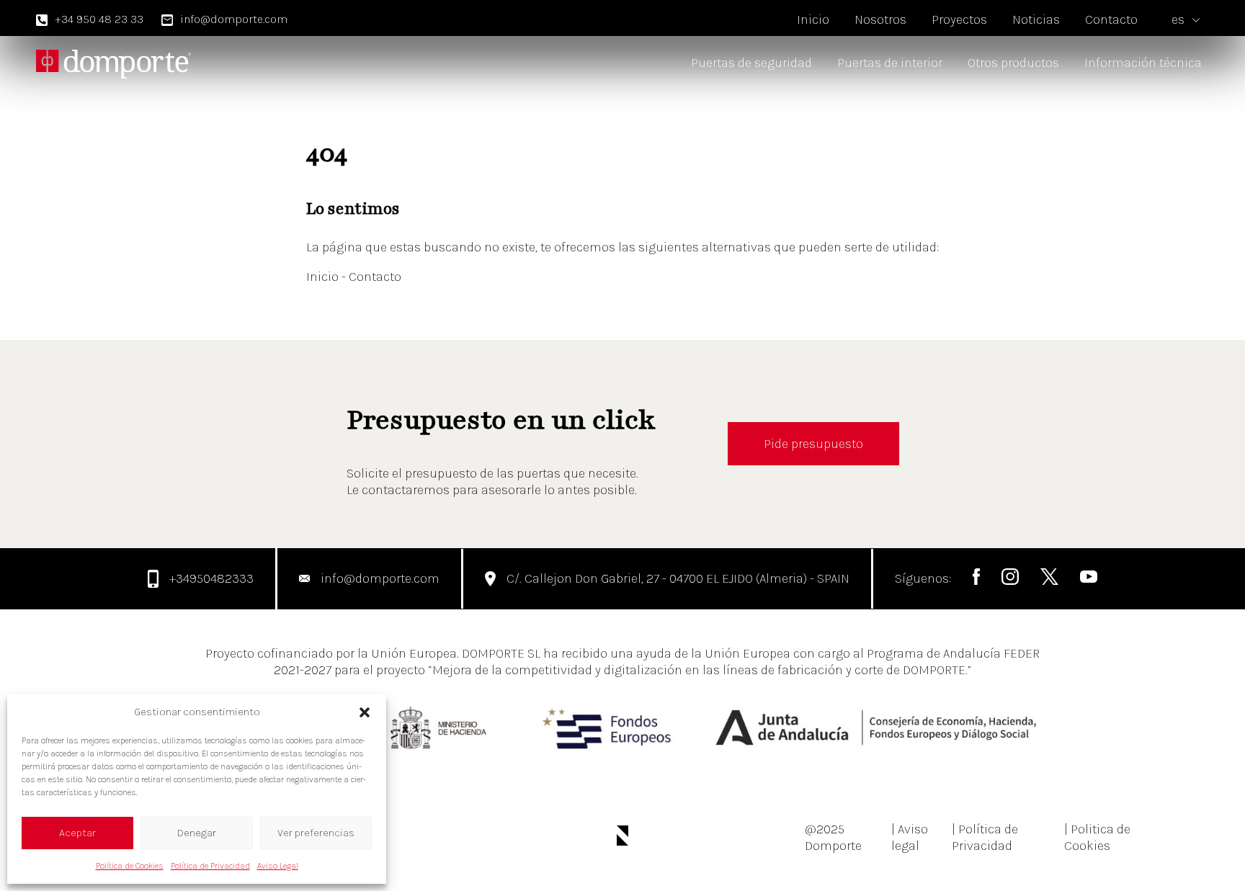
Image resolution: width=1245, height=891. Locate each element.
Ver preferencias (315, 832)
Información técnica (1143, 63)
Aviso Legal (277, 866)
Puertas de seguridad (751, 63)
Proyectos (959, 19)
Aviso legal (909, 837)
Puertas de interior (889, 63)
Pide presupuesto (813, 444)
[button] (364, 712)
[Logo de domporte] (113, 63)
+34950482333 (211, 578)
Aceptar (77, 832)
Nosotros (880, 19)
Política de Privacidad (210, 866)
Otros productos (1013, 63)
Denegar (196, 832)
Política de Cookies (130, 866)
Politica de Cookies (1097, 837)
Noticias (1036, 19)
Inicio (813, 19)
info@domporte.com (233, 19)
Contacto (1111, 19)
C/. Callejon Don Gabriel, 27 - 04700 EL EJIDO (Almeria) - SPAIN (678, 578)
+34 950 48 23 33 (99, 19)
